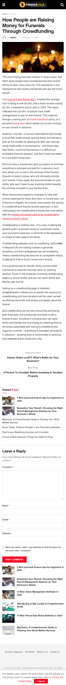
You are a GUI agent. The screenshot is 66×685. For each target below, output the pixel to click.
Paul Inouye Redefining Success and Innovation (25, 432)
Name (6, 505)
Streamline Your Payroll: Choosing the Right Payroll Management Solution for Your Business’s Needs (40, 410)
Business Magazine (14, 651)
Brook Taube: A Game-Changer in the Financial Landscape (31, 427)
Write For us (42, 651)
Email (6, 519)
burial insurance (39, 119)
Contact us (55, 651)
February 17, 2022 (30, 37)
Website (6, 533)
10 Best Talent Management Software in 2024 (37, 593)
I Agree (41, 681)
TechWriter (30, 651)
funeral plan (18, 123)
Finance (13, 14)
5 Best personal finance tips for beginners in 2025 (40, 399)
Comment (8, 466)
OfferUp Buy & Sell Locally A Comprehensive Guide (40, 605)
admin (13, 37)
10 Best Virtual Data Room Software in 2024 (39, 615)
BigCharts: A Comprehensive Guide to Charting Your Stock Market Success (30, 421)
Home (4, 14)
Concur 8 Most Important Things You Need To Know (27, 436)
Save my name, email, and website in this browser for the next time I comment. (33, 549)
